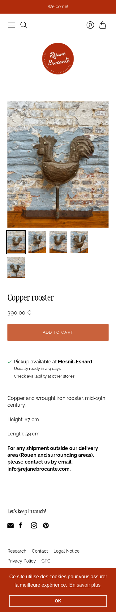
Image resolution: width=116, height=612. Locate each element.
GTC (45, 561)
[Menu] (11, 25)
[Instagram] (34, 527)
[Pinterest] (46, 527)
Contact (40, 551)
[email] (10, 527)
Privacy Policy (21, 561)
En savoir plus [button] (85, 585)
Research (16, 551)
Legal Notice (66, 551)
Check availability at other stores (44, 376)
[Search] (24, 25)
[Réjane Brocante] (58, 58)
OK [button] (58, 600)
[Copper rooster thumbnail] (16, 242)
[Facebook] (20, 527)
